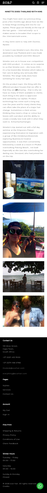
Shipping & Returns (12, 431)
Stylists (6, 385)
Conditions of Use (11, 439)
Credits (6, 486)
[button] (43, 2)
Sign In (6, 414)
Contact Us (8, 394)
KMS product (13, 64)
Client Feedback (10, 443)
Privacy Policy (9, 435)
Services (7, 390)
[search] (33, 2)
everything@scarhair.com (15, 373)
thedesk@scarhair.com (13, 368)
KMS (29, 56)
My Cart (6, 410)
